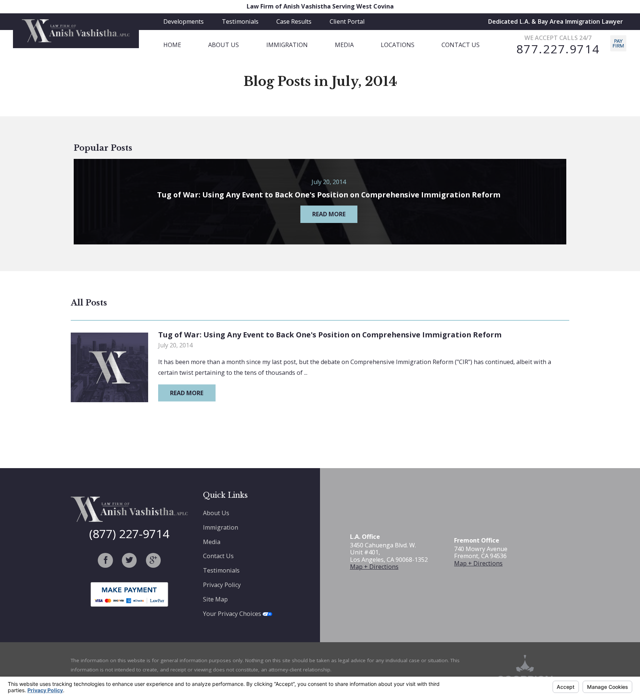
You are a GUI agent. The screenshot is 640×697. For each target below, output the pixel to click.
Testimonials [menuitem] (240, 21)
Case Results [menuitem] (293, 21)
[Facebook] (105, 560)
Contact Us (218, 556)
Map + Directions (374, 567)
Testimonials (221, 570)
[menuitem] (185, 45)
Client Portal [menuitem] (347, 21)
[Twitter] (129, 560)
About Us (216, 513)
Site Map (215, 599)
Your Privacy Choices (233, 614)
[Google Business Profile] (153, 560)
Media (211, 542)
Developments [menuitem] (183, 21)
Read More (186, 393)
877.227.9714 (558, 49)
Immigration (220, 527)
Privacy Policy (222, 585)
